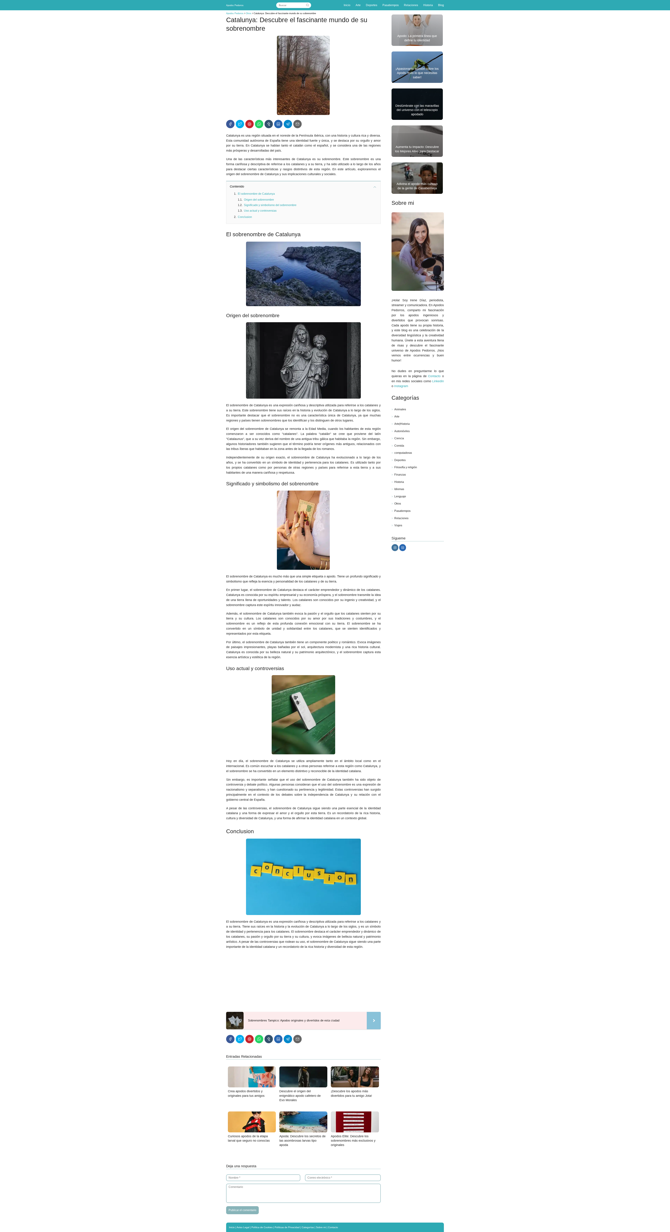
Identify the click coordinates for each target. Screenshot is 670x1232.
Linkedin (438, 381)
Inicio (347, 5)
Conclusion (245, 216)
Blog (441, 5)
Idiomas (399, 489)
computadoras (403, 452)
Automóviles (402, 431)
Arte (358, 5)
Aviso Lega (243, 1227)
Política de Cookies (262, 1227)
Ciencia (399, 438)
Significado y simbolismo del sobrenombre (270, 205)
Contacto (434, 376)
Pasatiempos (390, 5)
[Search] (307, 5)
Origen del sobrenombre (259, 199)
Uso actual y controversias (260, 210)
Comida (399, 445)
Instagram (401, 386)
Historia (428, 5)
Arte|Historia (402, 423)
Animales (400, 409)
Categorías (308, 1227)
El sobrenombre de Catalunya (256, 193)
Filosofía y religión (405, 467)
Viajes (398, 525)
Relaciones (411, 5)
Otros (397, 503)
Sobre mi (321, 1227)
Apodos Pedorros (235, 5)
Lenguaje (400, 496)
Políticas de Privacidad (287, 1227)
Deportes (371, 5)
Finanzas (400, 474)
